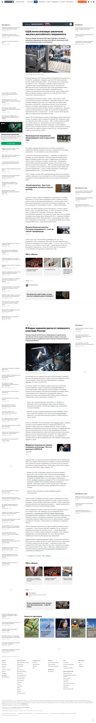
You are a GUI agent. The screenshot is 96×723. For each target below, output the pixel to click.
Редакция (65, 666)
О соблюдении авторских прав (25, 713)
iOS (79, 662)
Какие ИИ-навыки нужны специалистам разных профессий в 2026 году (84, 28)
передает (28, 382)
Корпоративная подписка (53, 666)
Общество (4, 30)
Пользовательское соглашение (41, 713)
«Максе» (48, 556)
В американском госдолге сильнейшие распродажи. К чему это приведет (84, 42)
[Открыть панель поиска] (91, 2)
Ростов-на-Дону (20, 680)
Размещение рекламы (68, 667)
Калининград (20, 673)
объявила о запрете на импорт (41, 480)
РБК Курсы (65, 687)
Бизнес (27, 28)
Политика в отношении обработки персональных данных (63, 713)
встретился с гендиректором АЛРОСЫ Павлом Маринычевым (45, 513)
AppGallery (81, 666)
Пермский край (20, 678)
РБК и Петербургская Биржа (8, 550)
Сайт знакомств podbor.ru (69, 683)
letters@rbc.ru (25, 704)
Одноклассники (36, 664)
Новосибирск (20, 666)
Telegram (35, 666)
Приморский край (21, 693)
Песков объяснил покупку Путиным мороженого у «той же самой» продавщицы (40, 229)
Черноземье (19, 685)
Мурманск (19, 691)
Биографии (4, 673)
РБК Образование (5, 676)
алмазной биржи (61, 413)
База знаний (4, 675)
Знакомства (65, 681)
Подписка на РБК (51, 664)
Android (80, 664)
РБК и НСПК (4, 246)
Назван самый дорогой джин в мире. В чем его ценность (84, 35)
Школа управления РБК (68, 688)
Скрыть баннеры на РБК (53, 662)
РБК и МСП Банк (5, 297)
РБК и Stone (4, 44)
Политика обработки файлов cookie (10, 715)
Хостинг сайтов (66, 678)
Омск (18, 667)
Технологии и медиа (6, 493)
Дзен (34, 667)
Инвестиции (78, 513)
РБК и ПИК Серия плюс (7, 268)
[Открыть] (11, 1)
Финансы (4, 671)
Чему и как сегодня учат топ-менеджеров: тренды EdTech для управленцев (83, 336)
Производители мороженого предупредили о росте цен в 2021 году (40, 138)
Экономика (4, 37)
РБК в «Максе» (32, 254)
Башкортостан (20, 669)
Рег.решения (66, 679)
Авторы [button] (27, 280)
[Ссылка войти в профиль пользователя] (93, 1)
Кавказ (18, 687)
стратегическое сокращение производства (50, 549)
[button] (88, 2)
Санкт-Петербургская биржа (24, 707)
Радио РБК (8, 1)
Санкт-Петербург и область (23, 662)
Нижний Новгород (21, 676)
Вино (76, 37)
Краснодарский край (21, 675)
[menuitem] (20, 2)
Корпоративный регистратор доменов (69, 675)
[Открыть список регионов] (88, 2)
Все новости (6, 25)
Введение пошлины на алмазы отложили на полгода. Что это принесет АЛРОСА (39, 447)
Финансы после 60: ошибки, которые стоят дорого (84, 328)
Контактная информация (68, 664)
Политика (4, 112)
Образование (78, 339)
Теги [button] (31, 280)
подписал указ (58, 422)
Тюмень (18, 684)
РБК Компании (5, 178)
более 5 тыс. (55, 406)
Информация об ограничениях (9, 713)
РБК (26, 192)
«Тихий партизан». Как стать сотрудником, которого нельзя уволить (84, 343)
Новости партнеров (33, 616)
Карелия (19, 689)
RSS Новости (51, 671)
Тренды (77, 30)
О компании (65, 662)
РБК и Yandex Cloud (6, 387)
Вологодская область (21, 671)
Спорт (3, 95)
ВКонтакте (35, 662)
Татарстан (19, 682)
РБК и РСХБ (4, 158)
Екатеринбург (20, 664)
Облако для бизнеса (67, 673)
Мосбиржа (15, 707)
